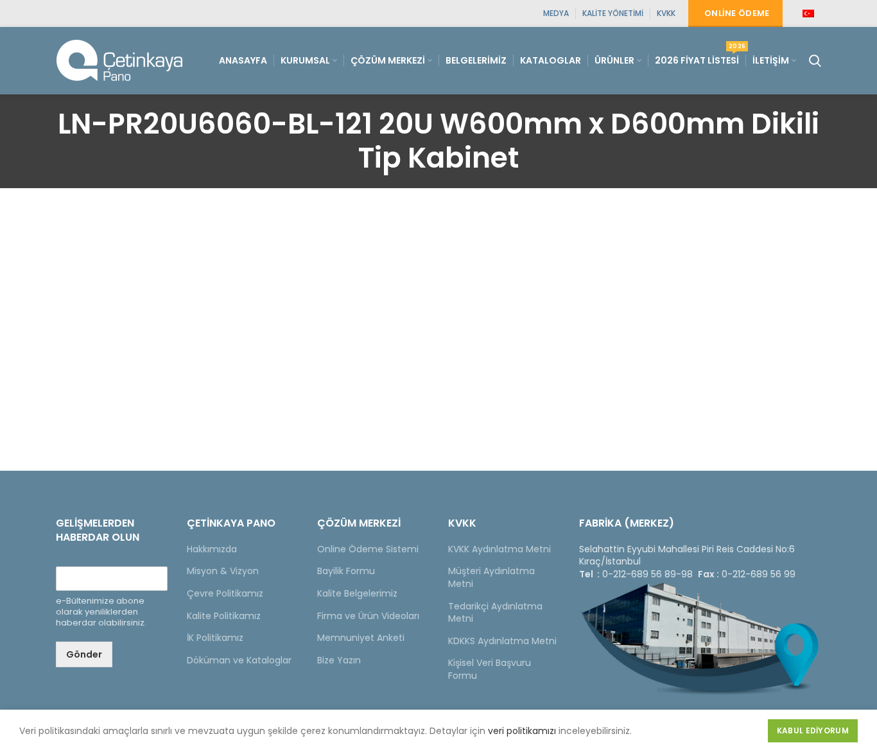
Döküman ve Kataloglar (239, 660)
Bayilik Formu (346, 570)
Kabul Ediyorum (813, 730)
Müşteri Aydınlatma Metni (491, 577)
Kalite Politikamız (224, 615)
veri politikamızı (522, 730)
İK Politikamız (215, 637)
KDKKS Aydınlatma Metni (502, 640)
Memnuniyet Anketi (360, 637)
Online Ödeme (737, 13)
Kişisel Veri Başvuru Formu (489, 669)
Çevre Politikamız (225, 593)
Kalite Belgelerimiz (357, 593)
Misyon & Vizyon (223, 570)
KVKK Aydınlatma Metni (499, 549)
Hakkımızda (212, 549)
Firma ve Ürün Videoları (368, 615)
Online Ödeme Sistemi (368, 549)
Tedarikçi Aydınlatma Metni (495, 612)
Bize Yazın (339, 660)
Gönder (84, 654)
